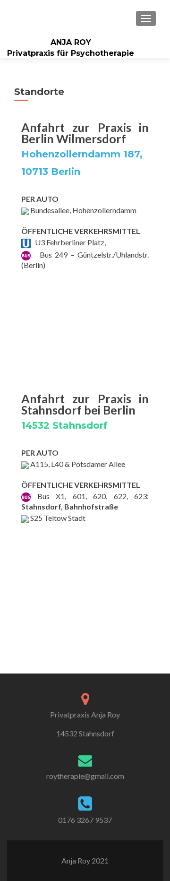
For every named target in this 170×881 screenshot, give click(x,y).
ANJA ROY (71, 42)
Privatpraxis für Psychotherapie (70, 53)
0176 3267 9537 (85, 819)
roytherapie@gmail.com (85, 775)
